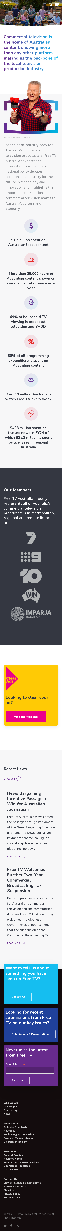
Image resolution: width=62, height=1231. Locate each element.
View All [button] (9, 779)
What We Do (11, 1123)
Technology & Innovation (19, 1134)
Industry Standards (15, 1127)
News (7, 1114)
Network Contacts (15, 1186)
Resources (10, 1151)
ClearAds (9, 1190)
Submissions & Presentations (21, 1162)
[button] (57, 4)
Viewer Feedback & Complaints (22, 1183)
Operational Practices (17, 1166)
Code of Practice (14, 1155)
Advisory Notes (13, 1159)
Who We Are (11, 1103)
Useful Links (11, 1169)
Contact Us (10, 1179)
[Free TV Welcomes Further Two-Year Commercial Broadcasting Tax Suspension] (31, 906)
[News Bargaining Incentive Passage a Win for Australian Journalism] (31, 824)
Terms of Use (12, 1197)
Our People (10, 1106)
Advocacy (9, 1131)
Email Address (15, 1064)
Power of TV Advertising (18, 1138)
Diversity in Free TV (15, 1142)
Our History (10, 1110)
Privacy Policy (12, 1194)
